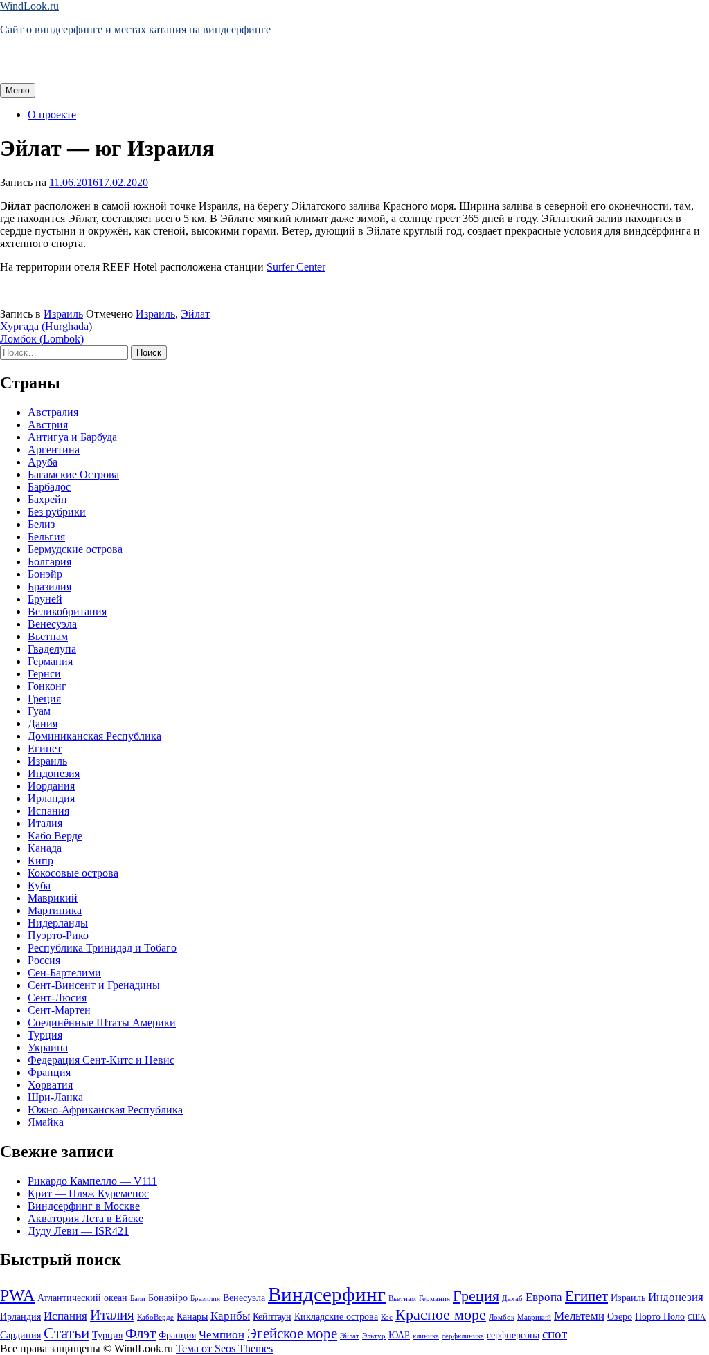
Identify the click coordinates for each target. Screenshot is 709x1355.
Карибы (230, 1315)
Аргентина (54, 449)
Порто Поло (660, 1316)
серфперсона (513, 1334)
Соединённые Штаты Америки (102, 1022)
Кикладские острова (336, 1316)
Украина (48, 1047)
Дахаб (512, 1298)
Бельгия (46, 537)
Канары (192, 1316)
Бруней (45, 599)
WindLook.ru (29, 6)
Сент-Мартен (59, 1010)
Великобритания (67, 611)
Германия (50, 661)
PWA (17, 1295)
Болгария (49, 561)
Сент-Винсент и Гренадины (94, 985)
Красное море (440, 1314)
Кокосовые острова (73, 873)
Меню (18, 90)
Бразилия (49, 586)
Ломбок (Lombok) (42, 339)
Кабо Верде (55, 836)
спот (554, 1334)
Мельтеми (579, 1315)
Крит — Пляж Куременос (88, 1193)
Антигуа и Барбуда (72, 437)
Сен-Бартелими (64, 973)
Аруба (42, 462)
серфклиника (463, 1336)
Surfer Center (296, 267)
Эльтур (374, 1336)
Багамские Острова (73, 474)
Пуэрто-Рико (58, 935)
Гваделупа (52, 649)
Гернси (44, 674)
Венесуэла (52, 624)
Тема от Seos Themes (224, 1348)
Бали (137, 1298)
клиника (426, 1336)
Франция (49, 1072)
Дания (42, 723)
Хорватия (50, 1085)
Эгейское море (292, 1333)
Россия (44, 960)
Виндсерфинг (327, 1294)
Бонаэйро (168, 1297)
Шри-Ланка (55, 1097)
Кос (387, 1317)
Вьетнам (48, 636)
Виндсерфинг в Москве (84, 1206)
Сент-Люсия (57, 997)
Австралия (53, 412)
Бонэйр (45, 574)
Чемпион (221, 1334)
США (697, 1317)
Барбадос (49, 487)
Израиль (63, 314)
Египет (45, 748)
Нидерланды (58, 923)
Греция (44, 698)
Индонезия (54, 773)
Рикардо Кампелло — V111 (92, 1181)
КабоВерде (155, 1317)
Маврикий (53, 898)
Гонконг (47, 686)
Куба (39, 885)
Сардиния (20, 1334)
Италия (45, 823)
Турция (45, 1035)
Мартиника (55, 910)
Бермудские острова (75, 549)
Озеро (619, 1316)
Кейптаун (272, 1316)
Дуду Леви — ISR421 (78, 1231)
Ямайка (46, 1122)
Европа (544, 1297)
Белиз (41, 524)
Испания (48, 811)
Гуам (39, 711)
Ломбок (501, 1317)
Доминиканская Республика (94, 736)
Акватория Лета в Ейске (85, 1218)
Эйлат (195, 314)
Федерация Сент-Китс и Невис (101, 1060)
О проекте (52, 114)
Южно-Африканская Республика (105, 1110)
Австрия (48, 424)
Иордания (51, 786)
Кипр (40, 860)
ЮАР (399, 1334)
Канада (45, 848)
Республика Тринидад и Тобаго (102, 948)
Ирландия (51, 798)
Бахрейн (47, 499)
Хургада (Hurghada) (46, 326)
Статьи (66, 1333)
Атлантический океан (82, 1297)
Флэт (140, 1333)
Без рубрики (57, 512)
